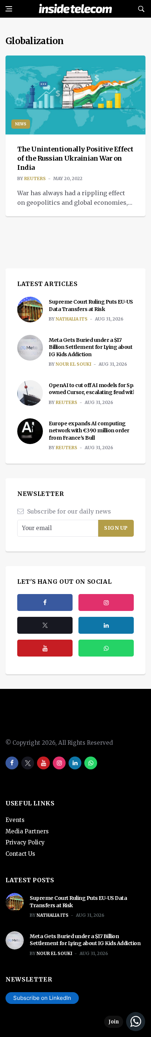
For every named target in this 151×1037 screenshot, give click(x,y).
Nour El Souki (73, 364)
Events (15, 819)
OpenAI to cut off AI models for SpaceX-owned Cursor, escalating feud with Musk (100, 389)
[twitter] (45, 625)
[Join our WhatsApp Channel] (124, 1021)
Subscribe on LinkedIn (42, 997)
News (20, 124)
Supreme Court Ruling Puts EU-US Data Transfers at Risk (91, 305)
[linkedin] (75, 763)
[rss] (106, 625)
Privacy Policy (25, 842)
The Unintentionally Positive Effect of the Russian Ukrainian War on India (75, 158)
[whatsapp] (90, 763)
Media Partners (27, 831)
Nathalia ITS (72, 319)
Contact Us (20, 853)
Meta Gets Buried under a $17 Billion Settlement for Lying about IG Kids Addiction (90, 347)
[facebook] (45, 602)
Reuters (35, 178)
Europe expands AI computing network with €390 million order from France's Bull (89, 430)
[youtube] (45, 648)
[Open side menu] (8, 8)
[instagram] (106, 602)
